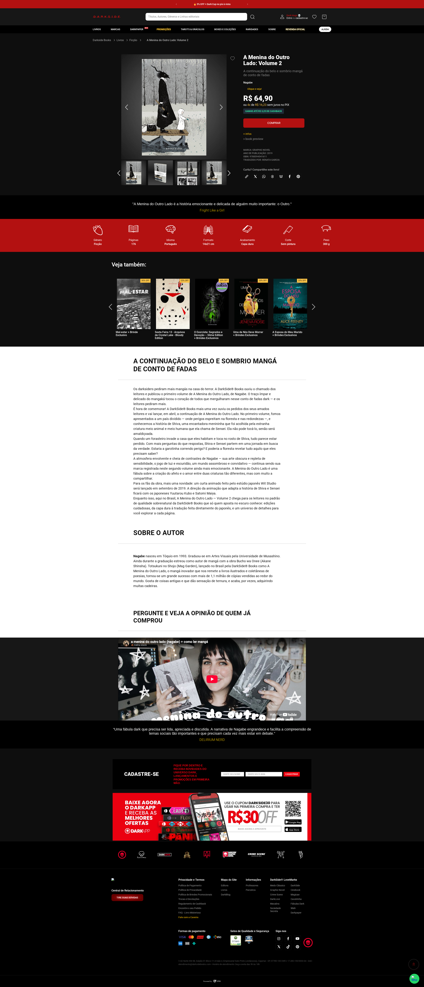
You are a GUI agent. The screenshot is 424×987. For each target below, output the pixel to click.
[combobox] (201, 17)
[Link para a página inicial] (103, 40)
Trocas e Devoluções (188, 899)
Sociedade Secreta (275, 909)
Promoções (164, 29)
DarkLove (275, 899)
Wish (293, 908)
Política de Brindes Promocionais (195, 894)
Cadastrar (291, 774)
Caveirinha (296, 899)
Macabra (274, 903)
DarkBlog (225, 894)
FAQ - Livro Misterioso (189, 912)
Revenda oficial (295, 29)
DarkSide (295, 885)
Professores (252, 885)
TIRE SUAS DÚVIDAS (127, 897)
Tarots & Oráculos (192, 29)
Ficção (133, 40)
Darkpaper (296, 912)
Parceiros (251, 890)
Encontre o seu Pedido (189, 908)
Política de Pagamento (190, 885)
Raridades (252, 29)
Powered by (207, 981)
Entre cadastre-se (297, 18)
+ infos (247, 133)
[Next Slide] (247, 4)
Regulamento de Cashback (192, 903)
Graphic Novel (277, 890)
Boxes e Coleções (225, 29)
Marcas (115, 29)
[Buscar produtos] (252, 17)
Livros (97, 29)
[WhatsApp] (414, 979)
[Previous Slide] (176, 4)
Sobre (272, 29)
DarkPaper (136, 29)
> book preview (253, 139)
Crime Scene (276, 894)
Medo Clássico (277, 885)
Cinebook (295, 890)
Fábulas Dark (297, 903)
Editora (224, 885)
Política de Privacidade (190, 890)
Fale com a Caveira (188, 917)
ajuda (325, 29)
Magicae (295, 894)
